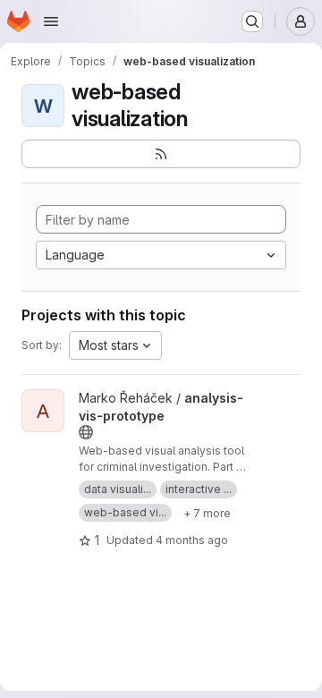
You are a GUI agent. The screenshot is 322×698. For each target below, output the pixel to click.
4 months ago (192, 540)
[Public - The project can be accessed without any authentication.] (86, 432)
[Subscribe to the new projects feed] (161, 154)
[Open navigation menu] (51, 21)
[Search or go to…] (252, 21)
